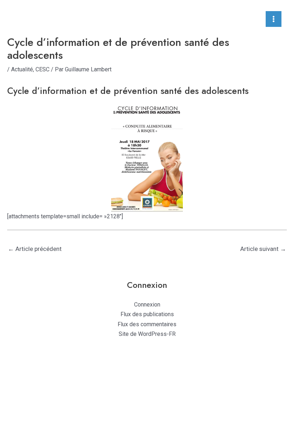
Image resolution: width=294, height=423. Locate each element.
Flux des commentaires (147, 324)
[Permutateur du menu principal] (273, 19)
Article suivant (263, 248)
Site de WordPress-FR (147, 334)
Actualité (22, 69)
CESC (42, 69)
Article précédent (35, 248)
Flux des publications (147, 314)
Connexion (147, 304)
